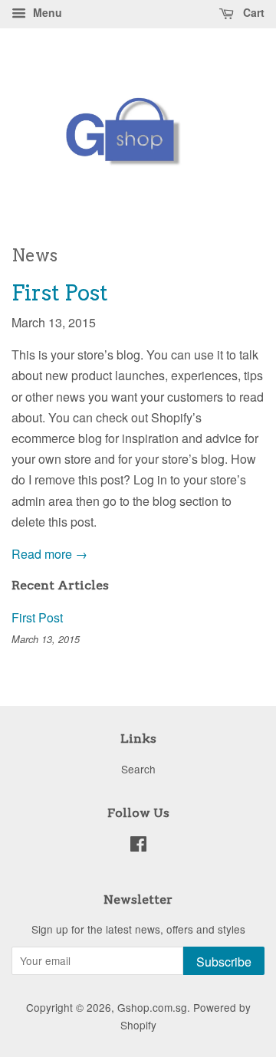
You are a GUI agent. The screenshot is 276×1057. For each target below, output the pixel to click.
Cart (252, 12)
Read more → (49, 554)
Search (138, 768)
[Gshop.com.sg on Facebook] (138, 846)
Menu (46, 12)
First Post (60, 293)
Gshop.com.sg (152, 1007)
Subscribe (223, 961)
